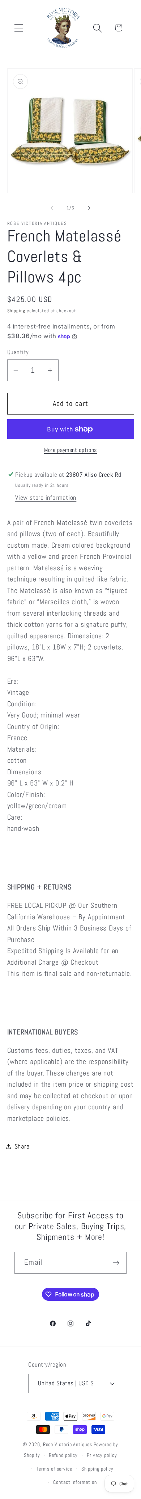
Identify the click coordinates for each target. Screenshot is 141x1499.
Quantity (18, 352)
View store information (45, 497)
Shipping (16, 311)
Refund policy (63, 1455)
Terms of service (54, 1469)
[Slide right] (89, 208)
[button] (18, 28)
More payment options (70, 450)
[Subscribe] (116, 1263)
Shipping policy (97, 1469)
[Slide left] (52, 208)
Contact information (75, 1482)
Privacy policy (102, 1455)
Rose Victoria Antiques (67, 1444)
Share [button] (22, 1146)
